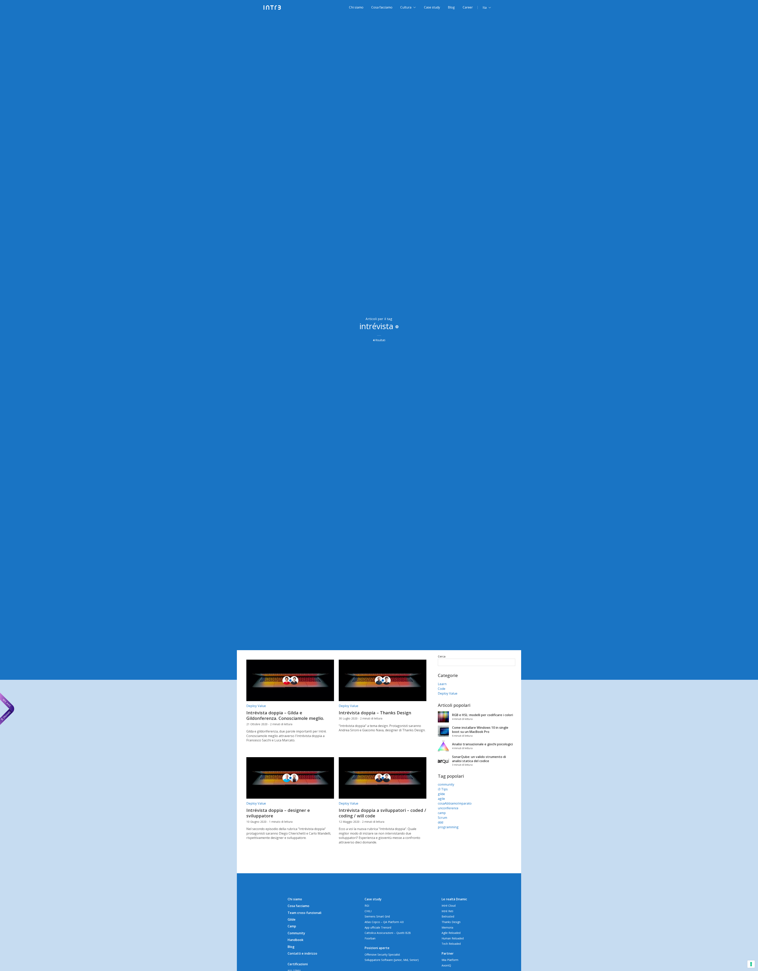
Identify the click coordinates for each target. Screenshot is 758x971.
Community (296, 933)
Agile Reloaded (451, 933)
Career (468, 7)
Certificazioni (298, 964)
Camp (292, 926)
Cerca (442, 656)
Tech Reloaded (451, 944)
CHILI (368, 911)
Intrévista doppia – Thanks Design (375, 713)
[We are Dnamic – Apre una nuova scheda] (7, 709)
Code (441, 688)
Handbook (295, 940)
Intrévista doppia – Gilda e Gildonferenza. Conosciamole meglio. (285, 715)
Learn (442, 684)
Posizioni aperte (377, 948)
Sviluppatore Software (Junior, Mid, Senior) (392, 960)
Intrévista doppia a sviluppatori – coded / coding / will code (382, 813)
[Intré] (272, 7)
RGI (367, 905)
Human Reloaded (453, 938)
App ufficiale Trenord (378, 927)
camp (442, 813)
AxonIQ (446, 965)
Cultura (405, 7)
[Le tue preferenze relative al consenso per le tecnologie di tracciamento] (751, 964)
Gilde (292, 919)
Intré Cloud (449, 905)
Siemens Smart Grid (377, 916)
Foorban (370, 938)
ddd (440, 822)
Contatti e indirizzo (302, 953)
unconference (448, 808)
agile (441, 798)
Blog (451, 7)
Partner (448, 953)
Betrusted (448, 916)
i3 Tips (443, 789)
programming (448, 827)
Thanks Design (451, 922)
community (446, 784)
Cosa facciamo (381, 7)
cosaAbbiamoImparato (455, 803)
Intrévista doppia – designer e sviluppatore (278, 813)
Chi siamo (356, 7)
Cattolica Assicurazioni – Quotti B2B (388, 933)
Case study (432, 7)
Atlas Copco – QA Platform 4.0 (384, 922)
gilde (441, 794)
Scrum (442, 817)
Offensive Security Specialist (382, 954)
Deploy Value (256, 706)
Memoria (447, 927)
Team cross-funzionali (304, 913)
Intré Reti (447, 911)
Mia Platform (450, 960)
